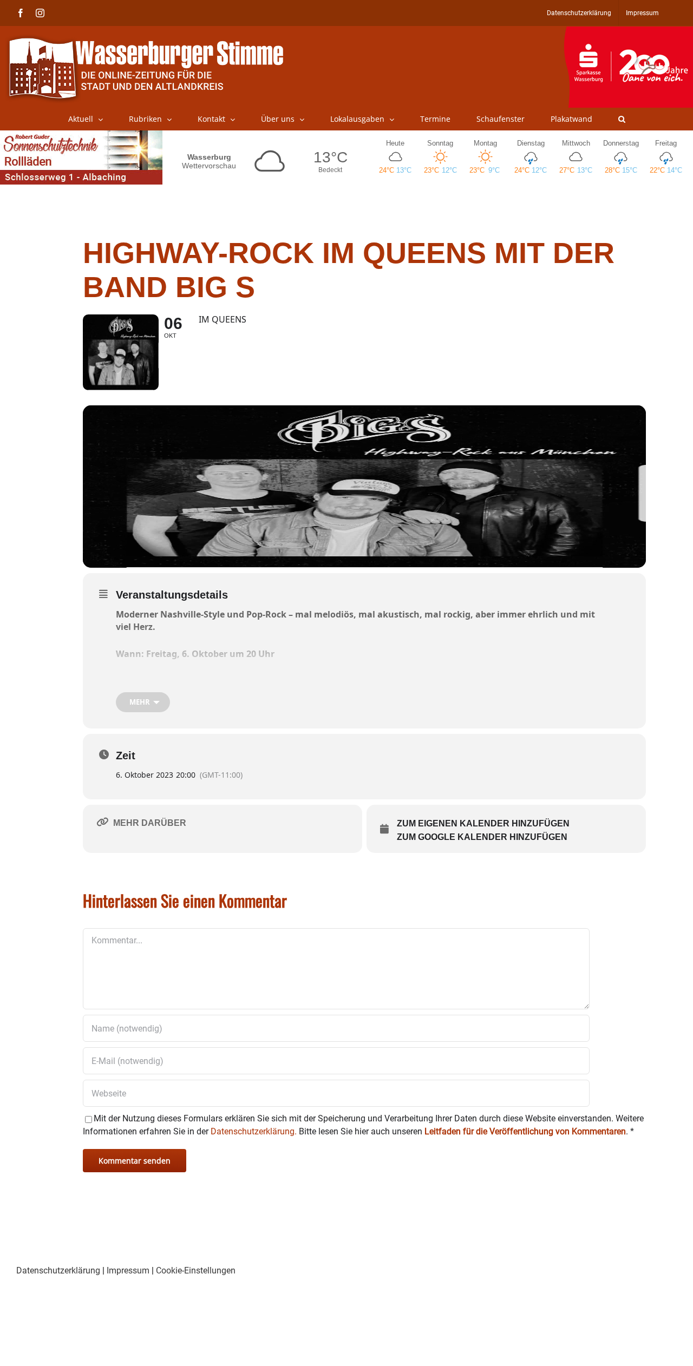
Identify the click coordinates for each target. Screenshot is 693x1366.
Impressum (128, 1270)
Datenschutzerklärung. (254, 1131)
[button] (621, 119)
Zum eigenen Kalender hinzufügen (483, 823)
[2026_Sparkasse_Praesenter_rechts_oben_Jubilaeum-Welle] (628, 31)
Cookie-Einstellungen (196, 1270)
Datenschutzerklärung (58, 1270)
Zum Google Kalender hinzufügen (482, 837)
